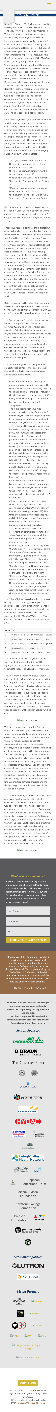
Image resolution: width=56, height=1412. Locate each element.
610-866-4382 (23, 1403)
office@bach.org (37, 1403)
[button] (49, 4)
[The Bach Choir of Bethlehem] (9, 13)
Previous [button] (3, 972)
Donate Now (28, 1382)
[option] (28, 973)
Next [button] (52, 972)
